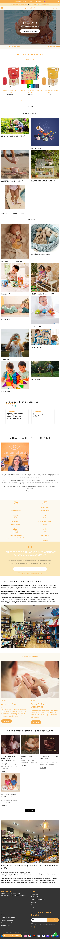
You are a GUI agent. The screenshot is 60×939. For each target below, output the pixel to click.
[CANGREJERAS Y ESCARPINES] (15, 197)
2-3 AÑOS (36, 327)
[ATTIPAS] (45, 277)
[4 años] (15, 343)
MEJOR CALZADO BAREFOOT (42, 294)
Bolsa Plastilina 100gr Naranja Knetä (49, 91)
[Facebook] (32, 926)
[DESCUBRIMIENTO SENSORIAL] (45, 238)
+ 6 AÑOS (35, 379)
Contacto (33, 902)
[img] (31, 404)
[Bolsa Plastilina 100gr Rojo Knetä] (10, 76)
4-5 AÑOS (36, 347)
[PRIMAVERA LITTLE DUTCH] (45, 164)
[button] (57, 8)
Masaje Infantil (26, 756)
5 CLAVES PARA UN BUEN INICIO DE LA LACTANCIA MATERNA (9, 758)
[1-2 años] (15, 306)
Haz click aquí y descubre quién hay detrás (13, 895)
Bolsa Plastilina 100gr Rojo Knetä (10, 91)
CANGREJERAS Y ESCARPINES (13, 214)
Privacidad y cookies (7, 920)
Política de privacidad (36, 573)
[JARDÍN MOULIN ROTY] (15, 126)
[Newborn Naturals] (15, 241)
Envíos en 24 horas (36, 897)
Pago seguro (34, 894)
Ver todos (30, 810)
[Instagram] (34, 926)
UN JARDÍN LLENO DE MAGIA (13, 136)
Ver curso (6, 721)
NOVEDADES (30, 59)
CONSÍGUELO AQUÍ (30, 29)
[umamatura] (30, 8)
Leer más (4, 771)
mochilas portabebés (11, 599)
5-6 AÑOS (6, 392)
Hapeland (5, 294)
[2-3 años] (45, 310)
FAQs (32, 904)
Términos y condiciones (7, 923)
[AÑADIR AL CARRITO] (10, 86)
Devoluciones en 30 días (38, 899)
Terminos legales (6, 925)
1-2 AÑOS (5, 319)
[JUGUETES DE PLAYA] (15, 164)
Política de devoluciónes (8, 917)
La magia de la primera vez (12, 261)
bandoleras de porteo (23, 599)
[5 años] (45, 337)
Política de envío (6, 915)
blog (32, 907)
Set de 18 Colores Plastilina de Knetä (30, 91)
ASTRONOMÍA (36, 148)
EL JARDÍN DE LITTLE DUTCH (43, 181)
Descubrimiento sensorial (41, 254)
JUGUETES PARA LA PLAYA (12, 181)
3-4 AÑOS (6, 359)
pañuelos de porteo (36, 599)
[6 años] (15, 375)
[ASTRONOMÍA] (45, 132)
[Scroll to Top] (57, 930)
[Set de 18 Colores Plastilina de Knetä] (30, 76)
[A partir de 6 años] (45, 369)
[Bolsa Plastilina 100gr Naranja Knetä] (49, 76)
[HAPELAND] (15, 277)
